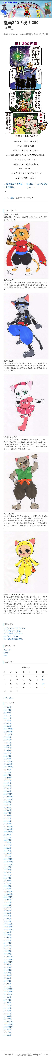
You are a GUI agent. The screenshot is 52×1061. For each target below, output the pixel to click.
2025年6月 (8, 745)
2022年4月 (8, 848)
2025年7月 (8, 742)
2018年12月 (8, 956)
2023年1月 (8, 824)
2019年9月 (8, 932)
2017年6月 (8, 1005)
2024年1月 (8, 791)
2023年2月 (8, 821)
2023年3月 (8, 818)
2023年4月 (8, 815)
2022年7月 (8, 840)
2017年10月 (8, 994)
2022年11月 (8, 829)
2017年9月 (8, 997)
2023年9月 (8, 802)
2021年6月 (8, 875)
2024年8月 (8, 772)
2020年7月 (8, 905)
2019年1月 (8, 954)
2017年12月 (8, 989)
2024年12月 (8, 761)
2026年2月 (8, 723)
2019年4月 (8, 946)
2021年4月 (8, 880)
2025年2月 (8, 756)
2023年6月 (8, 810)
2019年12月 (8, 924)
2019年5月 (8, 943)
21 (43, 684)
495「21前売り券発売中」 (14, 633)
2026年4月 (8, 718)
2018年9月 (8, 964)
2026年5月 (8, 715)
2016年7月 (8, 1035)
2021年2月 (8, 886)
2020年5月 (8, 910)
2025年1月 (8, 759)
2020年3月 (8, 916)
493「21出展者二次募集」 (14, 639)
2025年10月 (8, 734)
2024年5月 (8, 780)
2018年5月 (8, 975)
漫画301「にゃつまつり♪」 (37, 185)
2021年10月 (8, 864)
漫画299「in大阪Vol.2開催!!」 (13, 185)
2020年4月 (8, 913)
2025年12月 (8, 729)
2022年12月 (8, 826)
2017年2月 (8, 1016)
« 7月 (5, 698)
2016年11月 (8, 1024)
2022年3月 (8, 851)
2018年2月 (8, 983)
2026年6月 (8, 712)
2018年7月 (8, 970)
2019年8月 (8, 935)
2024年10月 (8, 767)
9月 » (11, 698)
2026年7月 (8, 710)
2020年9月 (8, 899)
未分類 (6, 652)
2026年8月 (8, 707)
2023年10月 (8, 799)
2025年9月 (8, 737)
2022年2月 (8, 853)
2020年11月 (8, 894)
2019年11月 (8, 927)
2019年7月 (8, 937)
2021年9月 (8, 867)
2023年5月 (8, 813)
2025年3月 (8, 753)
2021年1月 (8, 889)
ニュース (7, 650)
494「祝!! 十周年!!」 (12, 636)
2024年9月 (8, 769)
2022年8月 (8, 837)
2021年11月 (8, 862)
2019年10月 (8, 929)
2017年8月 (8, 1000)
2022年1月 (8, 856)
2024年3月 (8, 786)
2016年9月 (8, 1030)
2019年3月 (8, 948)
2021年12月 (8, 859)
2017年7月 (8, 1002)
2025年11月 (8, 731)
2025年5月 (8, 748)
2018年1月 (8, 986)
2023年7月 (8, 807)
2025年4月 (8, 750)
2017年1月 (8, 1019)
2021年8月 (8, 870)
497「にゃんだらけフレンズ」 (15, 628)
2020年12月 (8, 891)
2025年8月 (8, 740)
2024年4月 (8, 783)
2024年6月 (8, 777)
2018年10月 (8, 962)
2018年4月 (8, 978)
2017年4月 (8, 1011)
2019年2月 (8, 951)
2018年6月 (8, 973)
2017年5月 (8, 1008)
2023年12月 (8, 794)
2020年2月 (8, 918)
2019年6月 (8, 940)
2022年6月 (8, 843)
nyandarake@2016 (16, 34)
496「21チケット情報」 (13, 631)
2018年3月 (8, 981)
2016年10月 (8, 1027)
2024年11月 (8, 764)
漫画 (12, 198)
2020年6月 (8, 908)
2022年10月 (8, 832)
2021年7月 (8, 872)
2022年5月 (8, 845)
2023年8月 (8, 805)
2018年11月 (8, 959)
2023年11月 (8, 796)
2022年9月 (8, 834)
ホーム (6, 198)
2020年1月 (8, 921)
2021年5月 (8, 878)
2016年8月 (8, 1032)
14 (43, 680)
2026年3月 (8, 721)
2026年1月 (8, 726)
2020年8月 (8, 902)
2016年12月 (8, 1021)
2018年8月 (8, 967)
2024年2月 (8, 788)
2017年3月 (8, 1013)
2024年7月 (8, 775)
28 (43, 688)
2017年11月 (8, 992)
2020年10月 (8, 897)
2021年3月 (8, 883)
